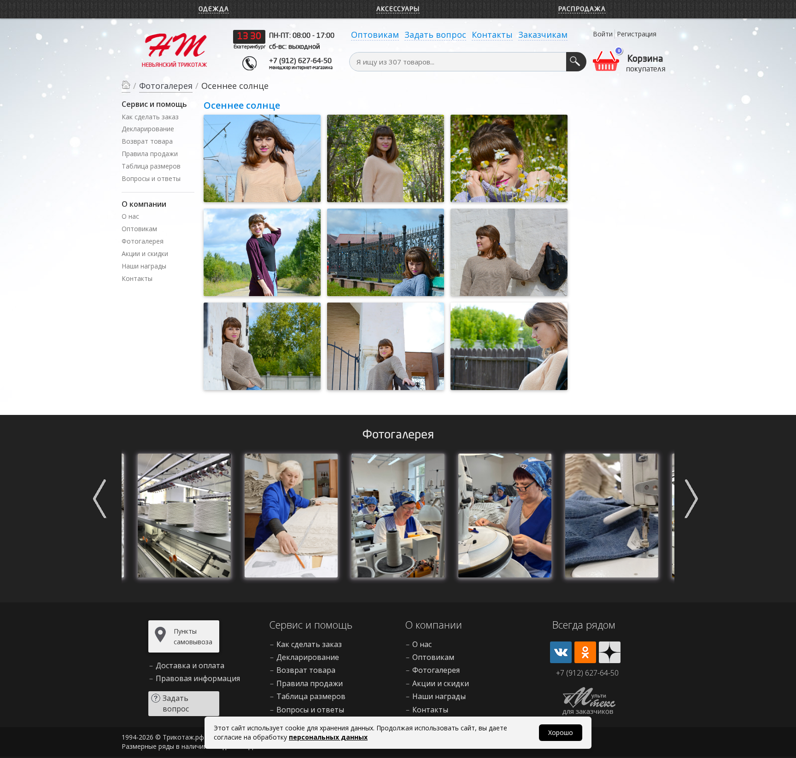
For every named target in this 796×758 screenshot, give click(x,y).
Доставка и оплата (190, 665)
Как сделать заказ (150, 116)
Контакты (492, 34)
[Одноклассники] (585, 652)
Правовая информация (198, 678)
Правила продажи (150, 153)
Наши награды (144, 266)
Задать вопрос (435, 34)
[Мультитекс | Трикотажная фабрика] (175, 49)
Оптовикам (375, 34)
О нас (130, 216)
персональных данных (328, 737)
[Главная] (126, 86)
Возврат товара (147, 141)
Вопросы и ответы (151, 178)
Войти (603, 33)
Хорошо (560, 732)
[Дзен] (609, 652)
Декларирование (148, 128)
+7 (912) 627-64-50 (300, 61)
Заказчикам (543, 34)
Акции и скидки (145, 253)
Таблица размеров (151, 166)
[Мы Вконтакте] (561, 652)
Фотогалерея (143, 241)
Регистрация (636, 33)
